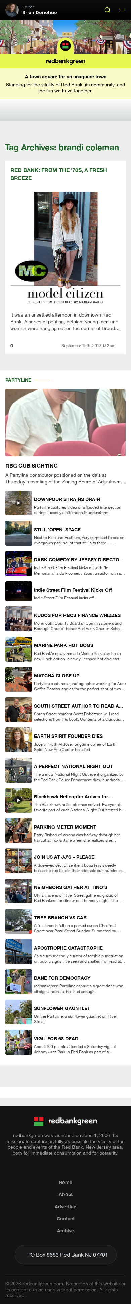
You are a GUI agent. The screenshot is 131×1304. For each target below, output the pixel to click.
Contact (66, 1218)
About (66, 1194)
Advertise (65, 1206)
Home (65, 1182)
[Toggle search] (107, 10)
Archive (65, 1230)
